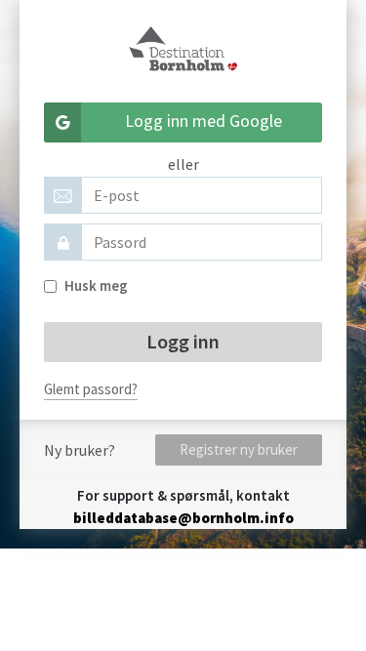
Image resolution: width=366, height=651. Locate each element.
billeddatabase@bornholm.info (183, 518)
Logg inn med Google (203, 120)
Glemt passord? (91, 389)
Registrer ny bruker (239, 449)
